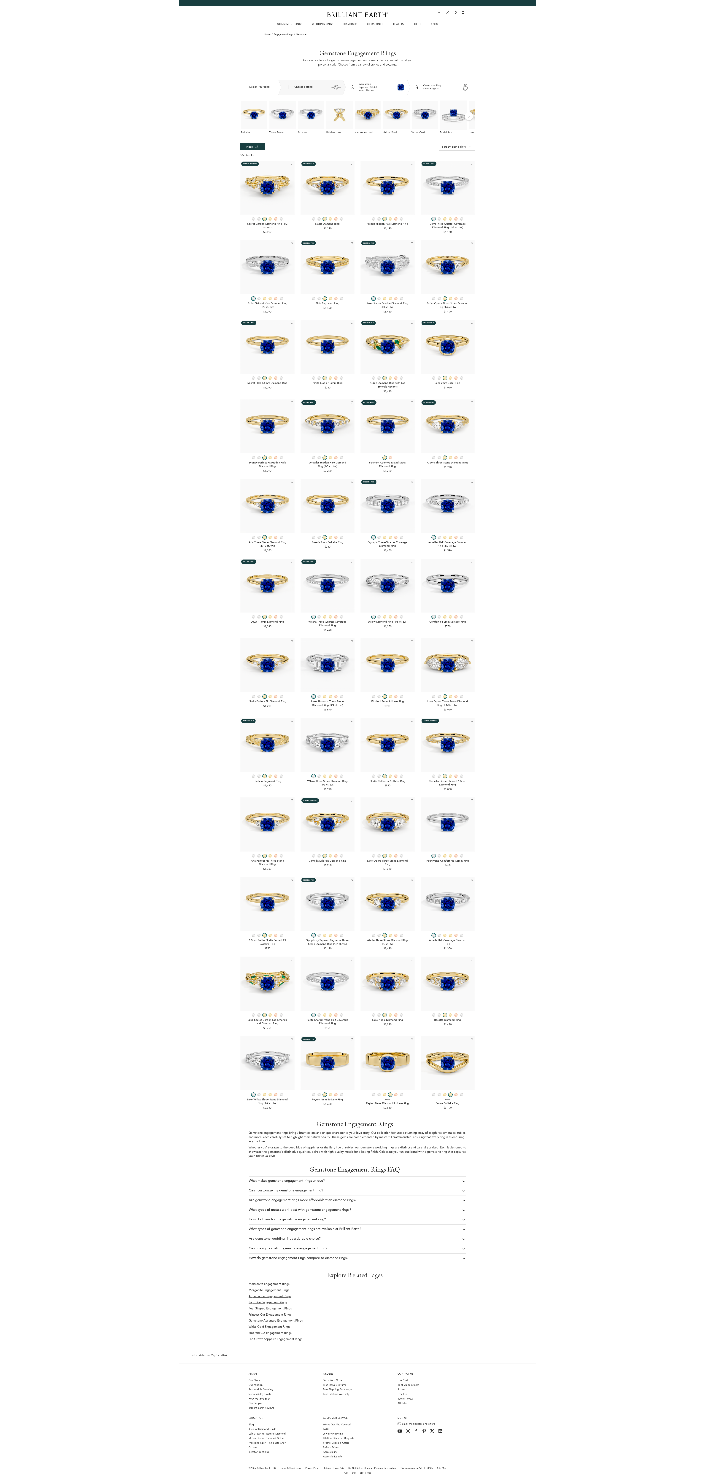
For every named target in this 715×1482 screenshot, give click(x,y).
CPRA (430, 1468)
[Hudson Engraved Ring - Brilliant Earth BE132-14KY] (267, 745)
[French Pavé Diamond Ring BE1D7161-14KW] (448, 904)
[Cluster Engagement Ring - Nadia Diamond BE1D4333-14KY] (387, 984)
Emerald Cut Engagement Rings (270, 1333)
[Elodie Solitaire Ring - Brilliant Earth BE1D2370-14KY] (387, 665)
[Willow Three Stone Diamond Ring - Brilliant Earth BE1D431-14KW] (328, 745)
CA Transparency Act (411, 1468)
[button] (469, 116)
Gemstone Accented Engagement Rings (276, 1320)
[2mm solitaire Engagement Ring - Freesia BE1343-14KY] (328, 506)
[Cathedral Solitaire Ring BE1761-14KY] (387, 745)
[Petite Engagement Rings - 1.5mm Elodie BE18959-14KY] (328, 347)
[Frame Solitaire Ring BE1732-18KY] (448, 1063)
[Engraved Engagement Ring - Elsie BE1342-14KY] (328, 267)
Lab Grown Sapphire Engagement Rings (275, 1339)
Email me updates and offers (418, 1424)
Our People (255, 1403)
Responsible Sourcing (261, 1389)
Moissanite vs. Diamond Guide (266, 1438)
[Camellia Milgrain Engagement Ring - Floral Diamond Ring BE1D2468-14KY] (328, 824)
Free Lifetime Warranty (336, 1394)
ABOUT (435, 24)
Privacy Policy (312, 1468)
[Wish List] (455, 12)
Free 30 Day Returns (334, 1385)
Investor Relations (259, 1452)
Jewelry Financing (333, 1434)
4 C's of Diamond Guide (262, 1429)
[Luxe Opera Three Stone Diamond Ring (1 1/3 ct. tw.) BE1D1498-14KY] (448, 665)
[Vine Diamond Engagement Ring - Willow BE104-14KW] (387, 586)
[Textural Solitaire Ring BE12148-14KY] (328, 1063)
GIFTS (417, 24)
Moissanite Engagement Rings (269, 1284)
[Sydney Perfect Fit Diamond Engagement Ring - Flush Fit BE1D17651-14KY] (267, 426)
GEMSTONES (375, 24)
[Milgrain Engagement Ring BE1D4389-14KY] (448, 745)
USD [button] (369, 1473)
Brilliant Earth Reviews (261, 1408)
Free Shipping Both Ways (337, 1389)
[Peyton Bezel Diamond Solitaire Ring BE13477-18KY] (387, 1063)
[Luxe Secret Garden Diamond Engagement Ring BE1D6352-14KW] (387, 267)
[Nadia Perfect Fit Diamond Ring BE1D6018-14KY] (267, 665)
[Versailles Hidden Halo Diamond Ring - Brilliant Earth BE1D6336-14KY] (328, 426)
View (361, 90)
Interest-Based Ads (334, 1468)
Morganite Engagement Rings (269, 1290)
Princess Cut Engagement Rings (270, 1314)
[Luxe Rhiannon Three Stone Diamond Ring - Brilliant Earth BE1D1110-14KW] (328, 665)
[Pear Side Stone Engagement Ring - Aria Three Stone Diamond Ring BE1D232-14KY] (267, 506)
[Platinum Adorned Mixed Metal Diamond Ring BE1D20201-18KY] (387, 426)
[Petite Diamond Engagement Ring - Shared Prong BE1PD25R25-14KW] (328, 984)
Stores (401, 1389)
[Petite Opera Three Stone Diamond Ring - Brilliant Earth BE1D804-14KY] (448, 267)
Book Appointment (408, 1385)
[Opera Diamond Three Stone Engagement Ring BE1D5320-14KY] (448, 426)
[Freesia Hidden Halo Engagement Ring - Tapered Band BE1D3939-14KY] (387, 188)
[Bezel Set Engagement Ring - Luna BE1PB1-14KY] (448, 347)
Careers (253, 1447)
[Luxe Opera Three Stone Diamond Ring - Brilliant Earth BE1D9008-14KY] (387, 824)
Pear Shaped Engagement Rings (270, 1308)
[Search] (439, 12)
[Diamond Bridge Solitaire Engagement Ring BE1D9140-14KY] (267, 586)
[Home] (357, 14)
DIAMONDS (350, 24)
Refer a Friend (331, 1447)
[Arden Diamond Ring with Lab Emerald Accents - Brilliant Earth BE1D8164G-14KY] (387, 347)
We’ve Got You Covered (337, 1425)
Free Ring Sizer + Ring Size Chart (268, 1443)
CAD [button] (354, 1473)
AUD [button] (346, 1473)
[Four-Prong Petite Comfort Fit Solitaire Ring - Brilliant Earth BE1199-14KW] (448, 824)
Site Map (442, 1468)
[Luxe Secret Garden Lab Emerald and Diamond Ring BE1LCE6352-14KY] (267, 984)
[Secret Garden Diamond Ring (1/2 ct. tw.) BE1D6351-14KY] (267, 188)
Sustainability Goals (260, 1394)
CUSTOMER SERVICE (335, 1418)
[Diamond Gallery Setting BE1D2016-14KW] (387, 506)
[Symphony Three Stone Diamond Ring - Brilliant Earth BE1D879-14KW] (328, 904)
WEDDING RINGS (322, 24)
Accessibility (330, 1452)
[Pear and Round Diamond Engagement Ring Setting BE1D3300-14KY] (448, 984)
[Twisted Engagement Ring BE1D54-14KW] (267, 267)
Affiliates (403, 1403)
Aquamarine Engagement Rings (270, 1296)
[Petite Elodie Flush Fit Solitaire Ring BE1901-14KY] (267, 904)
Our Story (254, 1380)
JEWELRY (398, 24)
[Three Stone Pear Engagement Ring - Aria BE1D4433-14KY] (267, 824)
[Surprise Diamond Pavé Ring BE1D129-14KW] (328, 586)
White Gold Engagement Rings (269, 1326)
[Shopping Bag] (463, 12)
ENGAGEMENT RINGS (289, 24)
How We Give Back (259, 1399)
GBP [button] (362, 1473)
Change (370, 90)
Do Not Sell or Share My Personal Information (372, 1468)
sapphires (435, 1133)
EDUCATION (256, 1418)
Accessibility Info (332, 1457)
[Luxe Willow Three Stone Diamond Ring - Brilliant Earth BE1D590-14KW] (267, 1063)
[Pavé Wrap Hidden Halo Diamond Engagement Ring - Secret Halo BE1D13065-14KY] (267, 347)
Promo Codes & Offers (336, 1443)
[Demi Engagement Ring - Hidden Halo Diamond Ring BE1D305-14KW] (448, 188)
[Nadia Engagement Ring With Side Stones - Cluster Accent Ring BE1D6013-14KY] (328, 188)
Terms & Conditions (290, 1468)
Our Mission (256, 1385)
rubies (461, 1133)
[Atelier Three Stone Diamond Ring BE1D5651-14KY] (387, 904)
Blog (251, 1425)
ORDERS (328, 1374)
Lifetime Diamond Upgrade (338, 1438)
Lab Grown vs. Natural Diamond (267, 1434)
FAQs (326, 1429)
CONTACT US (405, 1374)
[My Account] (447, 12)
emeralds (449, 1133)
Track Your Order (333, 1380)
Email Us (402, 1394)
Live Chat (403, 1380)
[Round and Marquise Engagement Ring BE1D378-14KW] (448, 506)
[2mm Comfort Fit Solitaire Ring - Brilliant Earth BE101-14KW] (448, 586)
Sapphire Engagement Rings (268, 1302)
